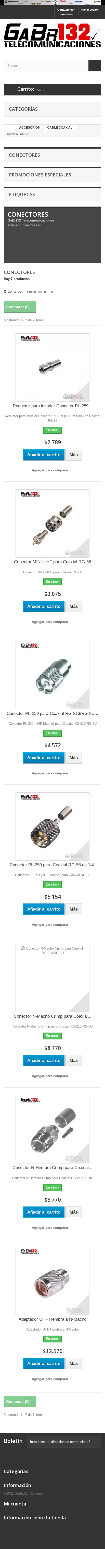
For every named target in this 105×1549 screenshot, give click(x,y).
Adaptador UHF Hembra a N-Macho (52, 1319)
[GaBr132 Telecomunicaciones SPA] (52, 35)
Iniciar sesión (90, 9)
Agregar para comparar (50, 470)
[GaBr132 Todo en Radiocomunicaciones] (52, 2)
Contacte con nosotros (66, 12)
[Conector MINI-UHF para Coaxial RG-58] (52, 523)
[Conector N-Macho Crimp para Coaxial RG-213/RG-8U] (52, 978)
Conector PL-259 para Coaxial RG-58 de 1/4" (52, 864)
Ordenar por (13, 291)
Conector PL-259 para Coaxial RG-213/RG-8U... (52, 713)
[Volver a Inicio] (9, 128)
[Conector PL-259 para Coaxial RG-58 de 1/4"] (52, 826)
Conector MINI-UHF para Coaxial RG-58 (52, 561)
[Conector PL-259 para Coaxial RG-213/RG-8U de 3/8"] (52, 675)
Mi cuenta (15, 1504)
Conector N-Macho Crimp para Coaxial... (52, 1016)
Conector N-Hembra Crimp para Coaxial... (52, 1167)
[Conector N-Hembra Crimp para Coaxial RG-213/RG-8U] (52, 1129)
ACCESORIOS (29, 127)
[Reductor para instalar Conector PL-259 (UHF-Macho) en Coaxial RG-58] (52, 367)
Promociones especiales (40, 175)
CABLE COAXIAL (59, 127)
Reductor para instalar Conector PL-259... (52, 406)
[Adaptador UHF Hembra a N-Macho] (52, 1281)
